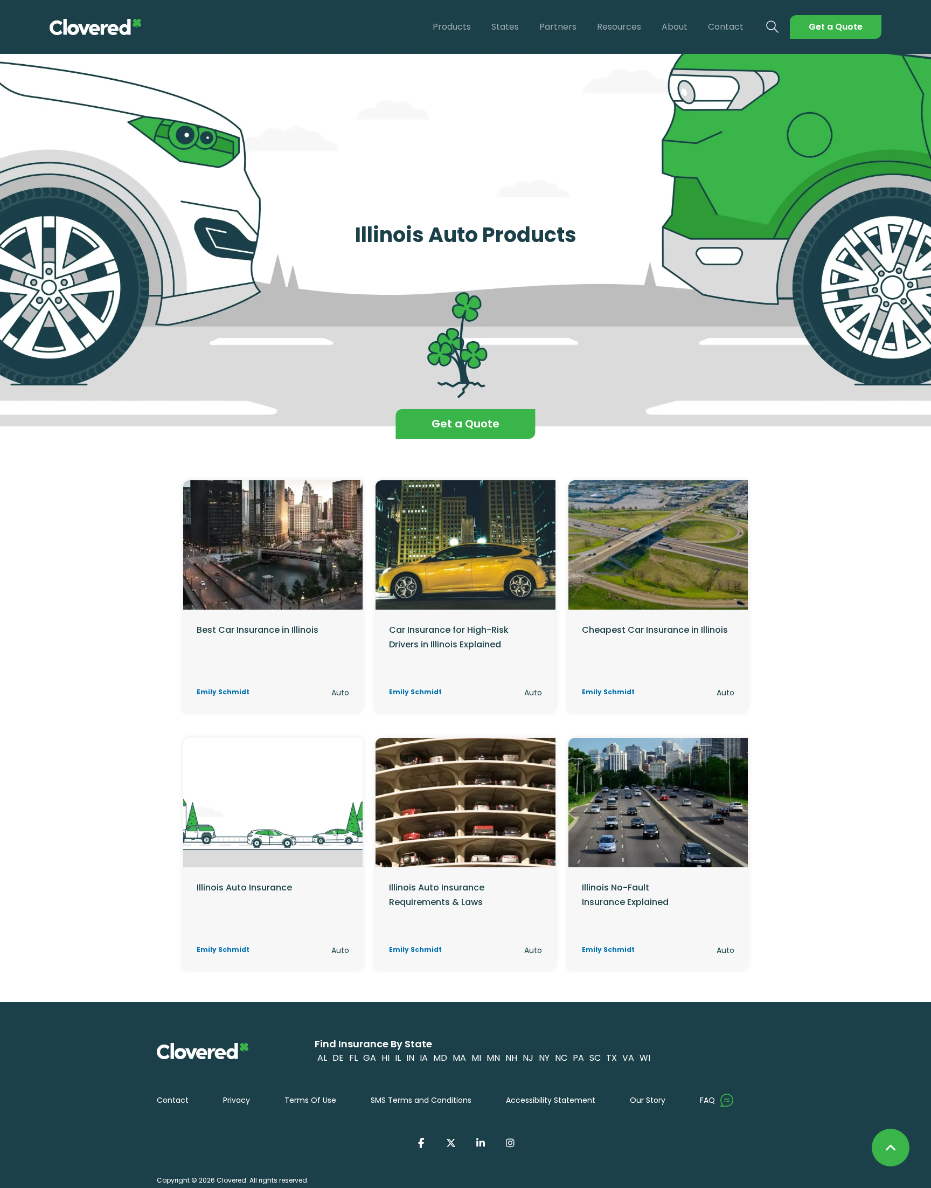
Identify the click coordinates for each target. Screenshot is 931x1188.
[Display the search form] (772, 27)
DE (338, 1058)
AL (322, 1058)
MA (459, 1058)
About (674, 26)
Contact (726, 26)
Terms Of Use (310, 1100)
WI (645, 1058)
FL (353, 1058)
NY (544, 1058)
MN (493, 1058)
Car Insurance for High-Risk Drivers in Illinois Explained (449, 637)
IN (410, 1058)
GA (369, 1058)
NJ (528, 1058)
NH (511, 1058)
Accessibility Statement (550, 1100)
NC (561, 1058)
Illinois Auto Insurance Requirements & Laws (436, 894)
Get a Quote (836, 26)
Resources (619, 26)
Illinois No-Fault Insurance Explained (625, 894)
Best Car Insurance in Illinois (257, 630)
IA (424, 1058)
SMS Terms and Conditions (421, 1100)
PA (578, 1058)
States (505, 26)
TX (611, 1058)
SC (595, 1058)
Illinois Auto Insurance (244, 887)
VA (628, 1058)
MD (440, 1058)
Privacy (236, 1100)
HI (385, 1058)
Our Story (647, 1100)
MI (476, 1058)
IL (398, 1058)
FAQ (707, 1100)
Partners (557, 26)
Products (452, 26)
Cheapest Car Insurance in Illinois (655, 630)
